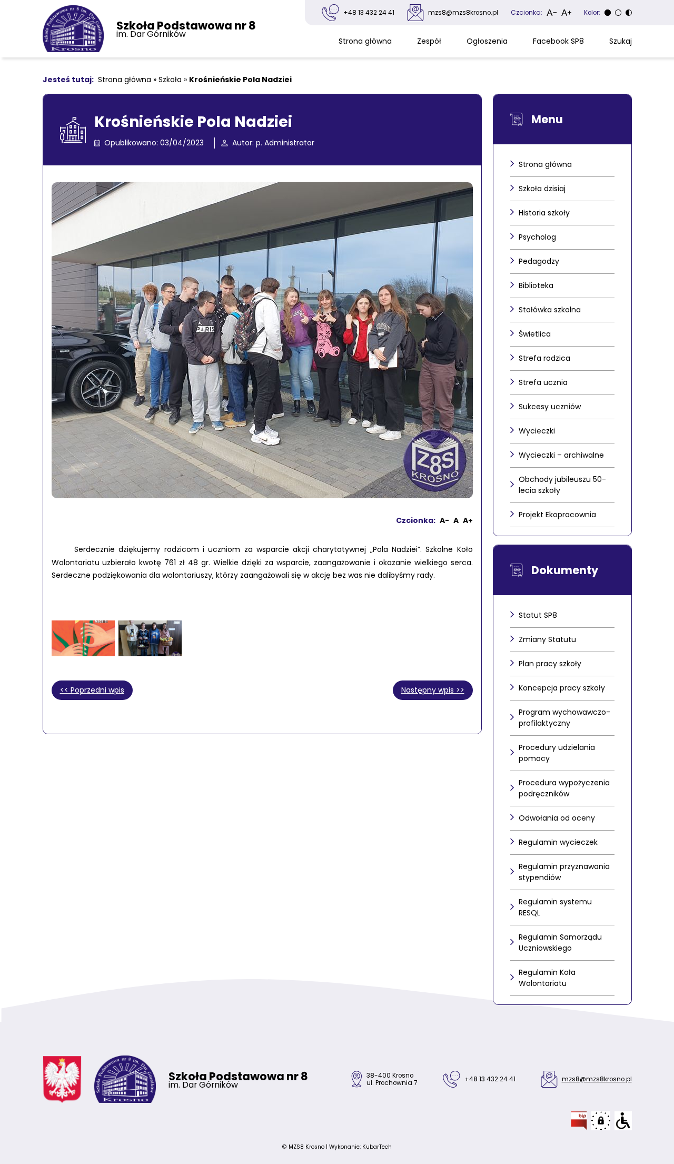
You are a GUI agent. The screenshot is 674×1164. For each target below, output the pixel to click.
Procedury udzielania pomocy (557, 753)
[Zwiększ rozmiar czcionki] (566, 12)
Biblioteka (536, 285)
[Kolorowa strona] (618, 12)
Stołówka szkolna (550, 309)
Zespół (429, 41)
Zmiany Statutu (547, 639)
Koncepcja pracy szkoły (562, 688)
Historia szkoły (544, 213)
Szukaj (620, 41)
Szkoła (170, 79)
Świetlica (535, 334)
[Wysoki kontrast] (629, 12)
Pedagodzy (539, 261)
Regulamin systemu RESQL (555, 907)
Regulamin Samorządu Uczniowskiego (560, 942)
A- (444, 520)
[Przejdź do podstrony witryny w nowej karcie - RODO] (600, 1120)
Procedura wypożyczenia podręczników (564, 788)
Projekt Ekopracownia (557, 514)
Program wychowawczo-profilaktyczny (564, 717)
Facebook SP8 (558, 41)
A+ (468, 520)
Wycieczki (537, 431)
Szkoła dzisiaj (542, 188)
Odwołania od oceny (557, 818)
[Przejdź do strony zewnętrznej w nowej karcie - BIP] (579, 1120)
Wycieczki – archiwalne (561, 455)
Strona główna (365, 41)
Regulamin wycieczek (558, 842)
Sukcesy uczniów (550, 406)
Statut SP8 (538, 615)
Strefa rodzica (544, 358)
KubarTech (377, 1147)
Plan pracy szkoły (550, 663)
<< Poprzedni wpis (92, 690)
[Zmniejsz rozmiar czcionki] (552, 12)
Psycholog (537, 237)
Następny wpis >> (432, 690)
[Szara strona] (607, 12)
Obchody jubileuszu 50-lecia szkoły (562, 485)
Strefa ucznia (543, 382)
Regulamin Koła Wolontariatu (547, 978)
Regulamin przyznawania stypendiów (564, 872)
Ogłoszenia (487, 41)
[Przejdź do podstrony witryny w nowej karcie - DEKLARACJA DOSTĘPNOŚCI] (623, 1120)
